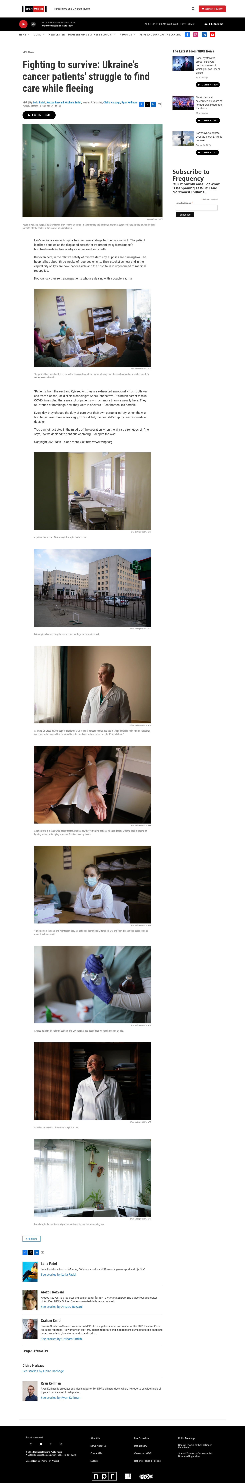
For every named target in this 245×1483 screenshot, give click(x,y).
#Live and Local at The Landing (160, 34)
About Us (126, 34)
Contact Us (96, 1453)
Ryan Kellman (129, 102)
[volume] (33, 24)
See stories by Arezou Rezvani (62, 1307)
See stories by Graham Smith (61, 1339)
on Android (54, 1461)
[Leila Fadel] (30, 1272)
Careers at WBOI (143, 1453)
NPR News (28, 52)
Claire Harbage (111, 102)
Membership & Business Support (90, 34)
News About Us (98, 1446)
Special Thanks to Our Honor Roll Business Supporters (195, 1455)
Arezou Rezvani (55, 102)
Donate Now (213, 8)
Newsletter (57, 34)
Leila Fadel (39, 102)
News (22, 34)
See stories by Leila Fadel (58, 1274)
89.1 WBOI (71, 1455)
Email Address (184, 203)
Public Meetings (186, 1438)
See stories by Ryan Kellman (60, 1398)
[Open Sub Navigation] (29, 34)
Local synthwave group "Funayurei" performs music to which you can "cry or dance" (208, 65)
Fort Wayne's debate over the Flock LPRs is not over (209, 136)
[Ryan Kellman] (30, 1391)
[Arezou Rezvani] (30, 1300)
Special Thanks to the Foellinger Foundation (195, 1446)
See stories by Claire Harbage (43, 1371)
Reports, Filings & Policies (147, 1461)
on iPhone (42, 1461)
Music (38, 34)
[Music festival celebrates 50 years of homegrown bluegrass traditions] (183, 103)
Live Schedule (141, 1438)
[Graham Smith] (30, 1329)
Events (94, 1461)
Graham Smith (73, 102)
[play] (23, 24)
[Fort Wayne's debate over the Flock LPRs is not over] (183, 138)
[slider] (38, 24)
